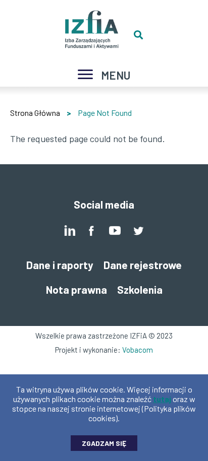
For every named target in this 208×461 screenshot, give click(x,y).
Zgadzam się (104, 443)
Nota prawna (76, 289)
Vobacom (137, 349)
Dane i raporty (59, 264)
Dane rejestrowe (142, 264)
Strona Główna (35, 112)
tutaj (162, 399)
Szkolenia (140, 289)
